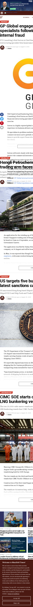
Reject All (16, 603)
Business (26, 17)
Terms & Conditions (13, 593)
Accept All (16, 598)
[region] (16, 583)
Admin (9, 48)
